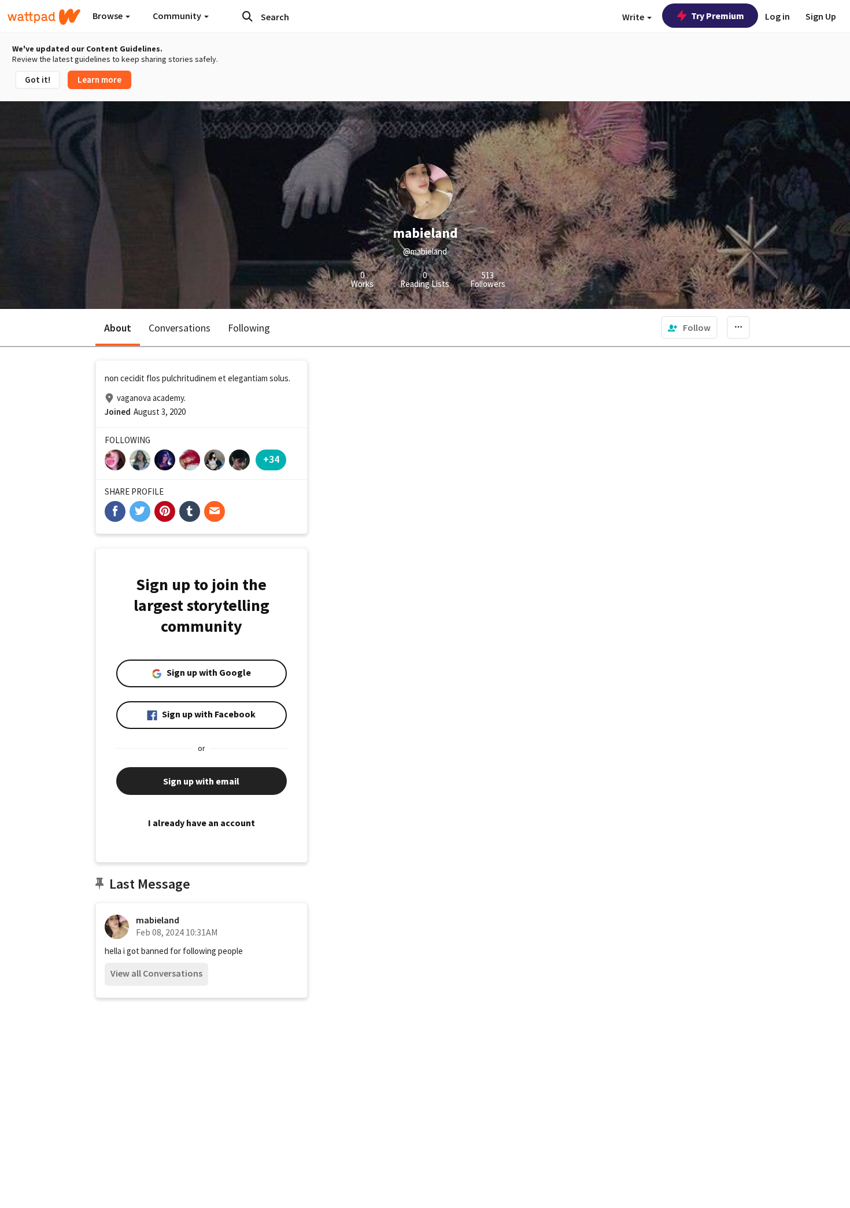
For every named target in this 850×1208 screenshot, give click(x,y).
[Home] (44, 16)
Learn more (99, 79)
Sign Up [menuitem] (820, 16)
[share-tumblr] (189, 511)
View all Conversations (156, 973)
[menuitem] (689, 327)
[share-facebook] (115, 511)
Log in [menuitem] (777, 16)
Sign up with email (201, 781)
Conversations (179, 327)
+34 (271, 459)
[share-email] (214, 511)
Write (634, 17)
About (117, 327)
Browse (108, 15)
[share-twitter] (140, 511)
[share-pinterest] (164, 511)
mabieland (157, 920)
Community (178, 15)
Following (249, 327)
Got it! (37, 79)
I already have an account (201, 822)
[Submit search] (247, 16)
